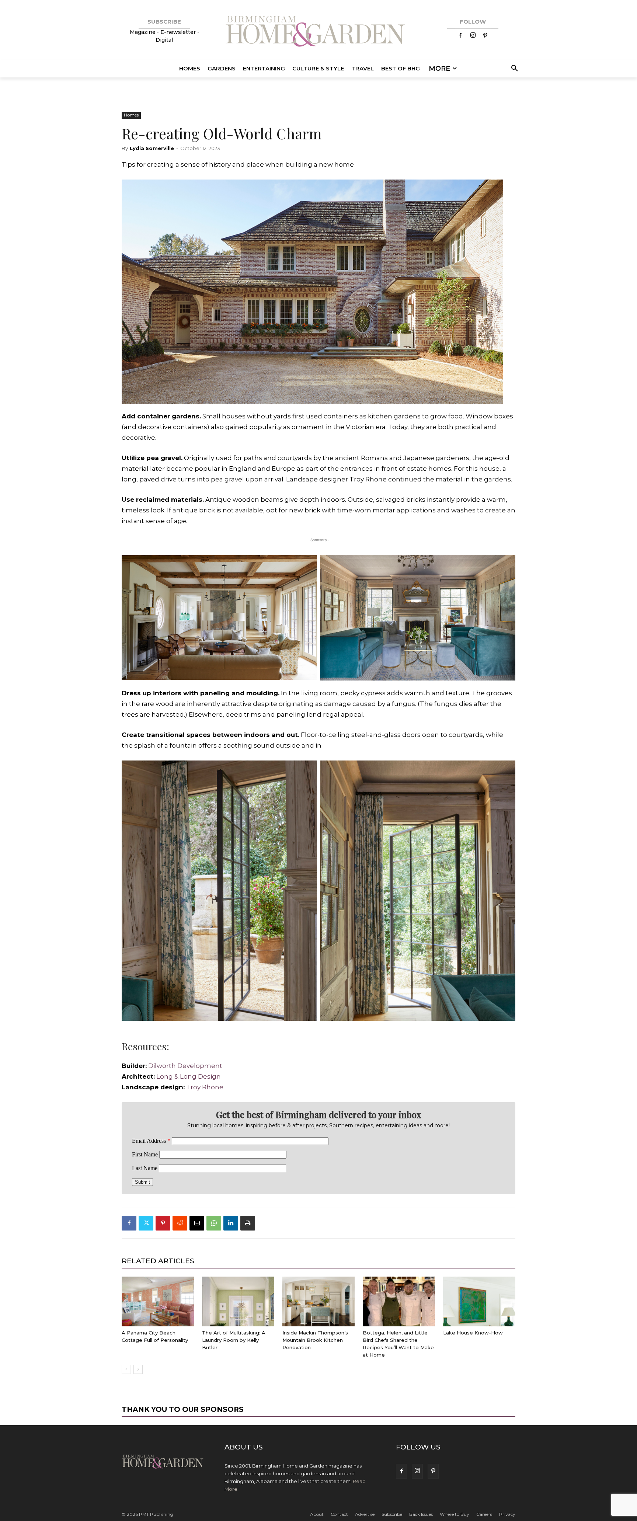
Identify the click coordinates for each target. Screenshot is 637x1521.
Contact (339, 1514)
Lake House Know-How (473, 1333)
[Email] (196, 1223)
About (317, 1514)
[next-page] (138, 1369)
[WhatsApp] (213, 1223)
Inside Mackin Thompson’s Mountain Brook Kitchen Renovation (315, 1340)
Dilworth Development (185, 1065)
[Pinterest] (485, 35)
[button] (513, 68)
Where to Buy (454, 1514)
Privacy (507, 1514)
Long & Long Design (188, 1076)
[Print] (247, 1223)
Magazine (143, 32)
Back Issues (421, 1514)
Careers (484, 1514)
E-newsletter (178, 32)
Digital (164, 39)
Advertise (365, 1514)
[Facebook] (460, 35)
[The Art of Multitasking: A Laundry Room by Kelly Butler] (238, 1301)
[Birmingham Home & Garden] (318, 32)
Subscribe (392, 1514)
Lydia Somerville (152, 148)
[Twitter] (146, 1223)
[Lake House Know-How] (479, 1301)
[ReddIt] (180, 1223)
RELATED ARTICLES (158, 1261)
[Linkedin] (230, 1223)
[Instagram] (472, 35)
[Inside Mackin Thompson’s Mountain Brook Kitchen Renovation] (318, 1301)
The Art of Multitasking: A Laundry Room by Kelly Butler (233, 1340)
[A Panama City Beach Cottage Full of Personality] (158, 1301)
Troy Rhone (204, 1087)
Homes (131, 115)
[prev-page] (126, 1369)
